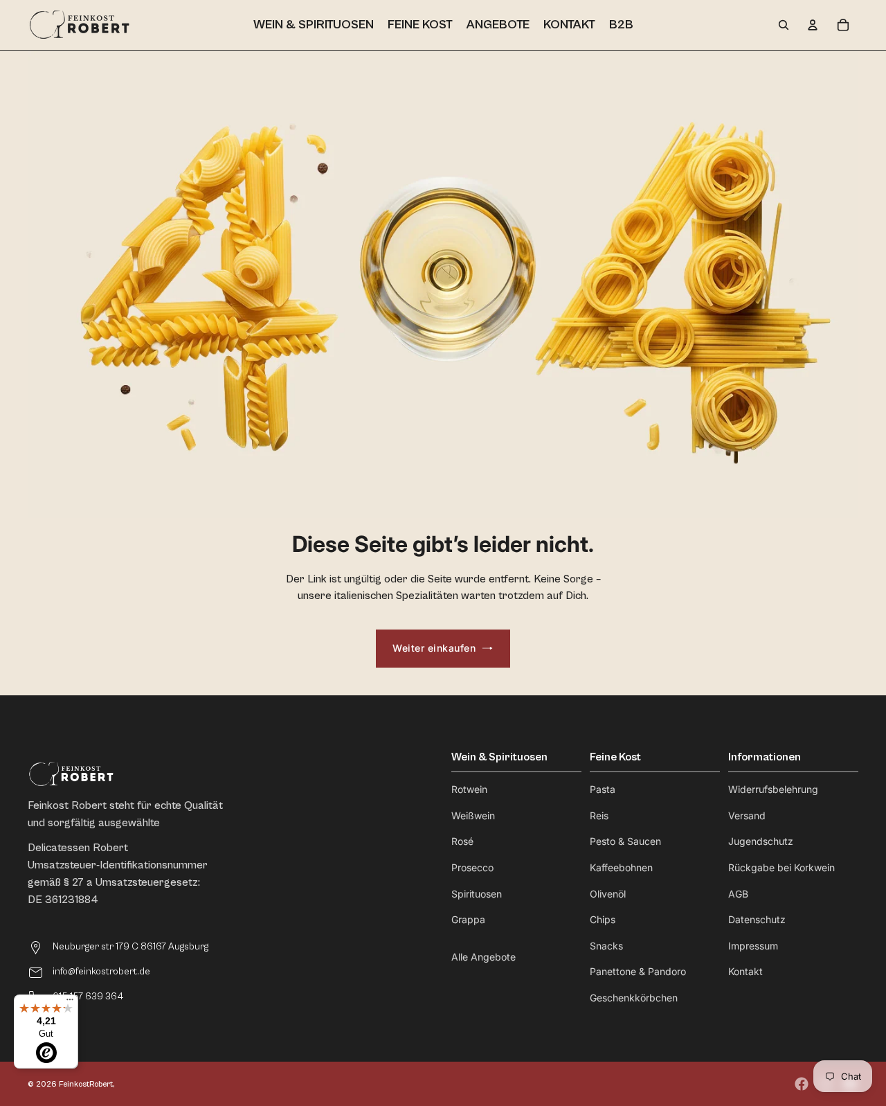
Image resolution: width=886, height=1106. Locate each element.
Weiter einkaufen (434, 648)
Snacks (606, 946)
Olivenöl (608, 894)
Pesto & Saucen (625, 841)
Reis (599, 815)
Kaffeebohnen (621, 867)
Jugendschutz (760, 841)
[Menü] (70, 1002)
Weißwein (473, 815)
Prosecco (472, 867)
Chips (602, 919)
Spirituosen (476, 894)
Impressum (753, 946)
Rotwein (469, 789)
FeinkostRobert (86, 1084)
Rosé (462, 841)
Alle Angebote (483, 957)
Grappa (468, 919)
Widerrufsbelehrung (773, 789)
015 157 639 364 (88, 996)
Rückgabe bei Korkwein (781, 867)
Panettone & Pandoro (638, 971)
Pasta (602, 789)
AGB (738, 894)
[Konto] (812, 25)
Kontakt (745, 971)
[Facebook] (801, 1084)
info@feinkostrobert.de (101, 971)
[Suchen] (783, 25)
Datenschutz (757, 919)
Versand (747, 815)
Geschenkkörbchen (634, 998)
